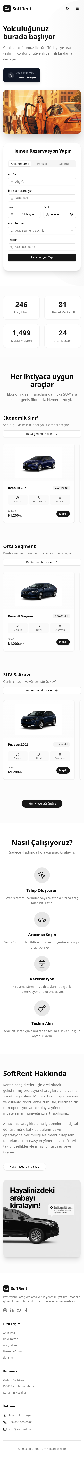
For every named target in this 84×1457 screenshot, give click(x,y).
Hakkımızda (10, 1339)
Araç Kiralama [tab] (20, 163)
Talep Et (63, 513)
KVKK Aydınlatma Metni (18, 1386)
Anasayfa (9, 1332)
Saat (46, 207)
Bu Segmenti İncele (39, 434)
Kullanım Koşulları (15, 1392)
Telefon (13, 240)
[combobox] (42, 230)
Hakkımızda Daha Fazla (25, 1166)
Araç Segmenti (17, 223)
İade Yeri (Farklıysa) (20, 191)
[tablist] (42, 163)
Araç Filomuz (11, 1345)
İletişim (8, 1357)
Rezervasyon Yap (42, 257)
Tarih (11, 207)
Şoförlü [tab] (64, 163)
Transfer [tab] (42, 163)
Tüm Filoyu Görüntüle (42, 803)
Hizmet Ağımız (12, 1351)
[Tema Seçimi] (67, 8)
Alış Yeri (13, 174)
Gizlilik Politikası (13, 1380)
